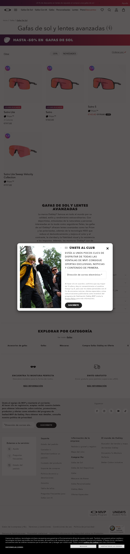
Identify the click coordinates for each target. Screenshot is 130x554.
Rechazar (83, 546)
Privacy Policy (70, 299)
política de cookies (91, 542)
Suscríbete (73, 305)
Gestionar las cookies (14, 547)
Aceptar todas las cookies (111, 546)
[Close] (107, 248)
